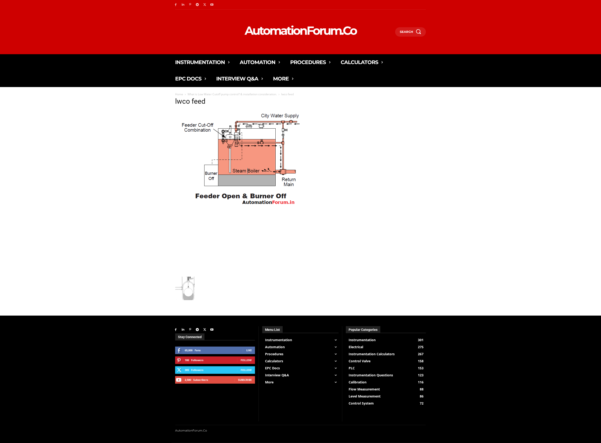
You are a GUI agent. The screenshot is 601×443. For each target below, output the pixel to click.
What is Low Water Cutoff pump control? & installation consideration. (232, 94)
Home (179, 94)
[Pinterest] (190, 4)
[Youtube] (211, 4)
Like (249, 350)
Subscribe (245, 380)
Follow (246, 360)
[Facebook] (175, 4)
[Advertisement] (257, 241)
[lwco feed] (242, 206)
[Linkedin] (183, 4)
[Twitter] (204, 4)
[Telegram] (197, 4)
